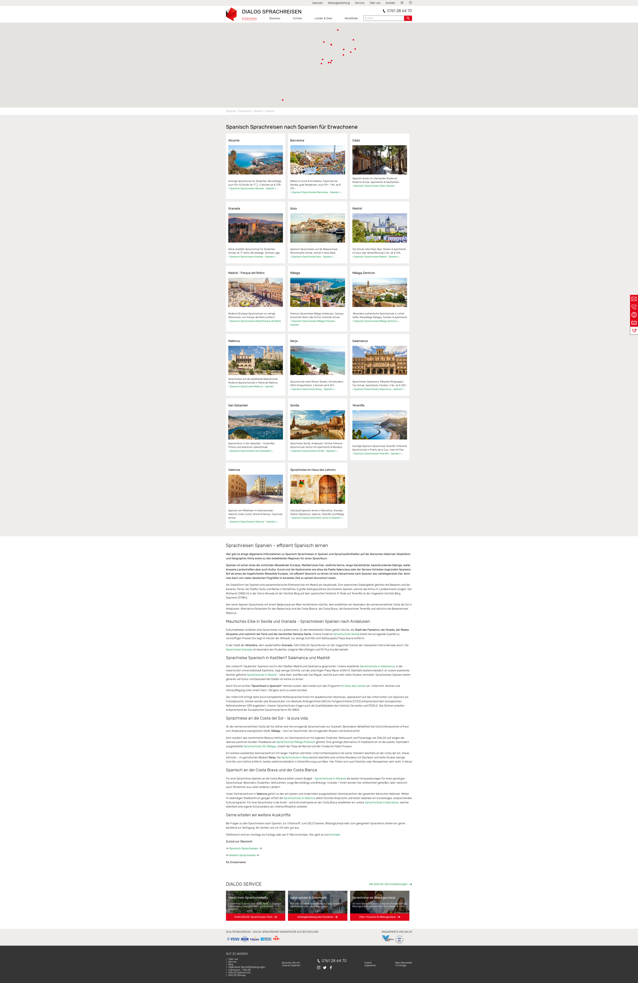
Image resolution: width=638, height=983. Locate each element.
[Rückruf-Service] (634, 307)
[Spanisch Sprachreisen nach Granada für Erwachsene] (255, 228)
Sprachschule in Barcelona (382, 802)
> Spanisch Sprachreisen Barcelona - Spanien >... (316, 192)
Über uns (375, 2)
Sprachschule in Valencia (300, 798)
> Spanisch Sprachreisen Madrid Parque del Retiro (254, 321)
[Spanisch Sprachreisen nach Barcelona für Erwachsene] (317, 159)
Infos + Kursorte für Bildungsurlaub (377, 917)
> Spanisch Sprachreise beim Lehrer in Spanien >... (317, 517)
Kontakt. (335, 834)
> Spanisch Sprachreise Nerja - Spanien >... (313, 389)
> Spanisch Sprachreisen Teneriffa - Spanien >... (377, 453)
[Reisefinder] (634, 315)
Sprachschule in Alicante (330, 778)
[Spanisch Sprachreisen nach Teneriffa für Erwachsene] (379, 424)
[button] (343, 55)
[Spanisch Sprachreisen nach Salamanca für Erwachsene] (379, 360)
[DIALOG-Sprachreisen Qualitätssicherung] (253, 942)
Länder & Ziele (323, 18)
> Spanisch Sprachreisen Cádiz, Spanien (373, 185)
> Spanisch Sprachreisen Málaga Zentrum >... (376, 321)
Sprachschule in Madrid (262, 674)
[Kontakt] (634, 299)
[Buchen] (634, 331)
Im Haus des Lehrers (353, 685)
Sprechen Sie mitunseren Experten (291, 964)
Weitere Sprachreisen (242, 855)
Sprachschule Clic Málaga (260, 746)
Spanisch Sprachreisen (243, 848)
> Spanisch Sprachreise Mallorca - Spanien (251, 386)
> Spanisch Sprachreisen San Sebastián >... (251, 451)
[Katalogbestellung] (634, 323)
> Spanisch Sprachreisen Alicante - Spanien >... (253, 188)
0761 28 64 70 (399, 11)
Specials (317, 2)
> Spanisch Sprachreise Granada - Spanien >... (252, 256)
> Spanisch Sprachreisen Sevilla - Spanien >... (314, 451)
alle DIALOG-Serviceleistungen (388, 884)
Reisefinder (351, 18)
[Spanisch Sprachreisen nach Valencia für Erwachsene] (255, 489)
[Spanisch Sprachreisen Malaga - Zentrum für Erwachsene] (379, 292)
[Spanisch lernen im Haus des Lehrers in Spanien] (317, 489)
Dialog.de (231, 111)
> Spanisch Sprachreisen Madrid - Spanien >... (376, 256)
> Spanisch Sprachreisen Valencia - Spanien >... (253, 521)
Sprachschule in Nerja (295, 757)
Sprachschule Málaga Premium (295, 742)
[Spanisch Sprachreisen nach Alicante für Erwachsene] (255, 159)
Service (359, 2)
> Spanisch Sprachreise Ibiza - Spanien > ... (313, 256)
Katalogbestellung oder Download (315, 917)
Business (274, 18)
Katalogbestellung (339, 2)
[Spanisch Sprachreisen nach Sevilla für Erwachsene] (317, 424)
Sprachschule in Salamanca (377, 666)
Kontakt (390, 2)
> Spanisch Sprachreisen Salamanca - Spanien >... (379, 389)
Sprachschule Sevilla (346, 634)
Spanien (270, 111)
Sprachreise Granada (239, 649)
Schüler (297, 18)
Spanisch (258, 111)
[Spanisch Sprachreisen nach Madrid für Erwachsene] (379, 228)
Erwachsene (249, 18)
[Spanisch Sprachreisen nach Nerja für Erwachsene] (317, 360)
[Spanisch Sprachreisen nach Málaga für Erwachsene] (317, 292)
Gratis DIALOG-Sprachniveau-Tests (253, 917)
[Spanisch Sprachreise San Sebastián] (255, 424)
